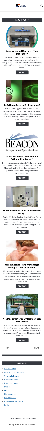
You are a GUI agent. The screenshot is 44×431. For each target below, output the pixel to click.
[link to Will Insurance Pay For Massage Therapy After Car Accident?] (22, 250)
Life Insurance (10, 394)
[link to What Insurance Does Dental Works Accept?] (22, 196)
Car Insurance (10, 369)
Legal (6, 390)
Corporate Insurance (12, 376)
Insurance (8, 387)
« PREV (7, 348)
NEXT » (37, 348)
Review (7, 405)
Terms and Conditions (27, 425)
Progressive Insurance (13, 401)
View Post (22, 72)
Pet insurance (10, 398)
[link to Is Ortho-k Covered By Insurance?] (22, 91)
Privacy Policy (14, 425)
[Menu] (3, 6)
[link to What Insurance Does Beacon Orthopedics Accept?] (22, 142)
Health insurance (11, 380)
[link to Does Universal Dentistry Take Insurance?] (22, 36)
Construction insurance (14, 372)
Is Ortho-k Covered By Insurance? (22, 105)
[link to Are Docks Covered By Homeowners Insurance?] (22, 304)
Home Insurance (11, 383)
